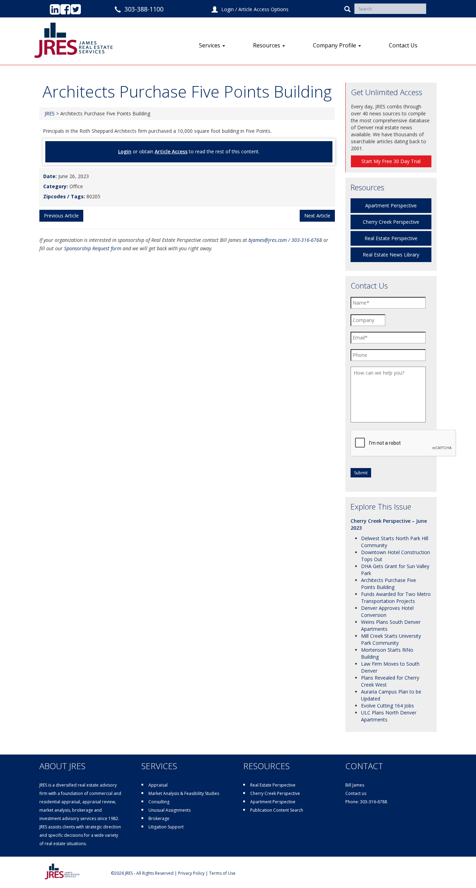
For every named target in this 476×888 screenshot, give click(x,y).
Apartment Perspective (391, 205)
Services (210, 45)
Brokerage (158, 818)
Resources (267, 45)
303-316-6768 (306, 240)
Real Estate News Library (391, 254)
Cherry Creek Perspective (391, 222)
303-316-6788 (373, 802)
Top (459, 871)
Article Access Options (263, 9)
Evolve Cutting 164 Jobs (387, 705)
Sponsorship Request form (92, 248)
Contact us (355, 793)
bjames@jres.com (267, 240)
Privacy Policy (191, 873)
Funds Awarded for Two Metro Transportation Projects (396, 597)
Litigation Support (166, 827)
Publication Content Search (276, 810)
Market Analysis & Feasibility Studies (183, 793)
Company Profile (335, 45)
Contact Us (403, 45)
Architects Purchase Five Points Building (388, 583)
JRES (50, 113)
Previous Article (61, 215)
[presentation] (403, 443)
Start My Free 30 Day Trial (391, 161)
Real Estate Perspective (390, 238)
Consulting (158, 802)
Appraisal (158, 785)
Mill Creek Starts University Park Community (391, 639)
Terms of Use (222, 873)
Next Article (317, 215)
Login (227, 9)
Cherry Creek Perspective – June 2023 (389, 524)
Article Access (171, 151)
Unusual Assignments (169, 810)
